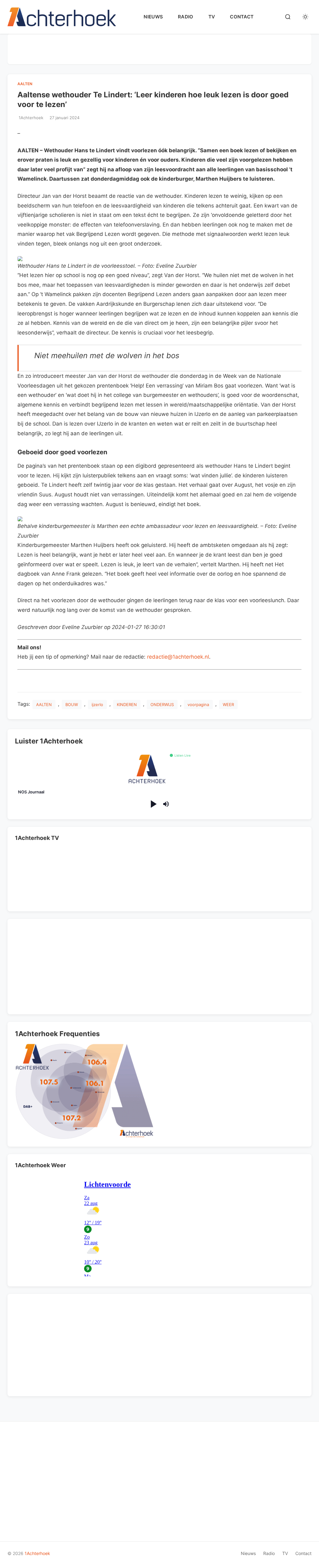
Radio (185, 17)
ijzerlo (97, 704)
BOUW (71, 704)
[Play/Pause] (153, 804)
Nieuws (153, 17)
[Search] (288, 17)
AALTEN (24, 83)
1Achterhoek (37, 1553)
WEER (228, 704)
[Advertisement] (159, 48)
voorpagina (198, 704)
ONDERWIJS (162, 704)
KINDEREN (127, 704)
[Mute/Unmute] (166, 804)
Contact (242, 17)
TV (211, 17)
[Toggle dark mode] (305, 17)
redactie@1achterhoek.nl (178, 657)
